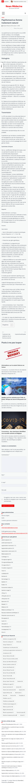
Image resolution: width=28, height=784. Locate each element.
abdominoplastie (5, 540)
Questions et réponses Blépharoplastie (10, 751)
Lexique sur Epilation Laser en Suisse (10, 749)
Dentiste (4, 576)
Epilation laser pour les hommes (9, 746)
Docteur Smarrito (7, 675)
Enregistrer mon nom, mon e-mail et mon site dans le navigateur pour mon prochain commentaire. (15, 499)
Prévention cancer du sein (7, 615)
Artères (18, 642)
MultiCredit (18, 692)
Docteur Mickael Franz (8, 670)
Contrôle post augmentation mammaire (12, 650)
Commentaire (6, 455)
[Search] (25, 13)
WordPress (11, 782)
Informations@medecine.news (10, 528)
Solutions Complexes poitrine (10, 715)
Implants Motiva (7, 692)
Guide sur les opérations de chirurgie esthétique (12, 734)
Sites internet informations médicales (10, 731)
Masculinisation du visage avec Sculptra (11, 738)
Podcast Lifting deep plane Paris (9, 724)
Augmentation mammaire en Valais (10, 773)
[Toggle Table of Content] (11, 325)
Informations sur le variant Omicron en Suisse (13, 366)
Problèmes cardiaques (8, 701)
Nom (3, 475)
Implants (21, 690)
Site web (4, 490)
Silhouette (4, 624)
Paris (5, 695)
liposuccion (4, 601)
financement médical (6, 587)
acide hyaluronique (6, 542)
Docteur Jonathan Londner (9, 664)
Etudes (3, 584)
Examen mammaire (8, 687)
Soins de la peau (21, 712)
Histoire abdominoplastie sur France (10, 754)
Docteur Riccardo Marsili (9, 673)
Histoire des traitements (9, 690)
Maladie (3, 604)
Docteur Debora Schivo (8, 656)
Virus (3, 17)
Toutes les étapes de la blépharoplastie (10, 776)
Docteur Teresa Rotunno (9, 678)
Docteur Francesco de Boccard (10, 658)
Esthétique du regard (8, 684)
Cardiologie (4, 556)
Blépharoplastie (5, 554)
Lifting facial (4, 598)
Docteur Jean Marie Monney (9, 661)
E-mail (4, 482)
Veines (22, 715)
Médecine (4, 607)
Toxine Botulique (5, 626)
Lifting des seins (5, 596)
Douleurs (20, 681)
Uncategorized (5, 629)
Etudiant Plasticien (7, 25)
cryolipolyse (4, 573)
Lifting (3, 593)
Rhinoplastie (4, 618)
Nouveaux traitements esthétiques (9, 612)
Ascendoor (20, 780)
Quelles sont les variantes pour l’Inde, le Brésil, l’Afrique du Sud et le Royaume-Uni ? (14, 399)
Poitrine (13, 695)
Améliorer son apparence (9, 639)
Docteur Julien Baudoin (8, 667)
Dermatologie (5, 579)
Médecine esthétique (6, 610)
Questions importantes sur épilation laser (11, 757)
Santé (3, 621)
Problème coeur (7, 698)
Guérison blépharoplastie (7, 770)
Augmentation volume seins (8, 551)
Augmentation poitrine (7, 548)
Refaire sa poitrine (8, 706)
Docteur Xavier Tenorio (8, 681)
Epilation (4, 582)
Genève (18, 687)
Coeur (3, 570)
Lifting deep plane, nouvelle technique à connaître (13, 727)
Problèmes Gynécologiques (9, 704)
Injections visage (5, 590)
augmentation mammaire (7, 545)
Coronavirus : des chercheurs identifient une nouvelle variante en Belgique (14, 432)
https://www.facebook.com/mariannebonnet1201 (15, 533)
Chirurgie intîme (5, 565)
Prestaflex (22, 695)
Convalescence (7, 653)
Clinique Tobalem (7, 644)
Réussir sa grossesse (8, 712)
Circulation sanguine (6, 568)
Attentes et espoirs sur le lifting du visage (11, 761)
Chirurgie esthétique (6, 562)
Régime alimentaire (8, 709)
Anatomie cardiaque (8, 642)
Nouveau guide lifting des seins (9, 743)
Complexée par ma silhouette (10, 647)
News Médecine (14, 6)
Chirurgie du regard (6, 559)
